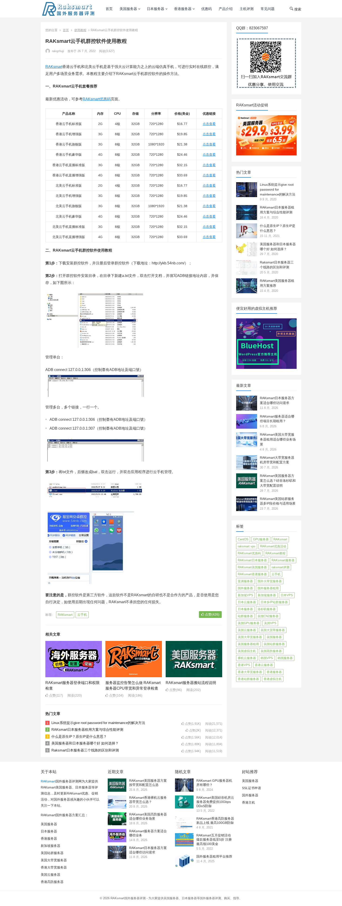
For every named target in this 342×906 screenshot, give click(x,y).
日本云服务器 (247, 602)
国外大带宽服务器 (270, 581)
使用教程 (80, 30)
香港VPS (244, 665)
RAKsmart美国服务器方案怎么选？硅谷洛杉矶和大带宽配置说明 (278, 480)
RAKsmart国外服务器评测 (128, 898)
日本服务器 (155, 9)
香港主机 (248, 802)
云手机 (82, 614)
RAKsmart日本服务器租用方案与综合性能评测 (87, 729)
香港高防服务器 (52, 882)
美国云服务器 (247, 630)
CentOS (243, 539)
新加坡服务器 (267, 595)
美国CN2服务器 (268, 616)
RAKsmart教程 (275, 553)
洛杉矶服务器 (267, 609)
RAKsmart (53, 67)
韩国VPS (267, 658)
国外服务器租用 (268, 588)
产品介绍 (226, 9)
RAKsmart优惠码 (97, 99)
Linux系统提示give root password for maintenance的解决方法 (98, 723)
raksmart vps (246, 546)
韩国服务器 (285, 658)
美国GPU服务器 (248, 623)
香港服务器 (182, 9)
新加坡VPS (245, 595)
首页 (109, 9)
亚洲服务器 (245, 581)
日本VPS (287, 595)
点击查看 (209, 124)
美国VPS (270, 623)
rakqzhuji (57, 51)
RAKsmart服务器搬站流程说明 (191, 683)
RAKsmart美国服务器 (252, 567)
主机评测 (247, 9)
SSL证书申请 (251, 788)
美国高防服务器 (271, 651)
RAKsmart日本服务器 (252, 560)
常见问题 (268, 9)
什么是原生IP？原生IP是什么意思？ (79, 736)
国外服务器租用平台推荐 (214, 856)
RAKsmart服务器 (283, 560)
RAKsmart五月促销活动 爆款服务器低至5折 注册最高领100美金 (214, 839)
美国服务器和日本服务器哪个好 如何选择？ (85, 743)
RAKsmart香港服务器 (252, 574)
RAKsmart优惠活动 (273, 546)
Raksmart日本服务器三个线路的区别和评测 (85, 750)
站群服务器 (245, 616)
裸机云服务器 (247, 658)
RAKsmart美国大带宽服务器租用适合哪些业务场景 (278, 439)
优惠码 (206, 9)
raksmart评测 (280, 567)
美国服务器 (128, 9)
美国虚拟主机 (247, 651)
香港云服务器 (264, 665)
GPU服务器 (261, 539)
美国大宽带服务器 (273, 630)
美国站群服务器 (274, 644)
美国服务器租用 (248, 644)
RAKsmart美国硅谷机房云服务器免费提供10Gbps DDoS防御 (215, 802)
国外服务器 (245, 588)
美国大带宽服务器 (250, 637)
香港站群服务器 (248, 679)
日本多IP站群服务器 (274, 602)
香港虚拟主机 (273, 679)
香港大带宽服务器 (250, 672)
